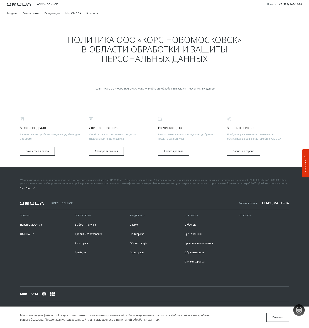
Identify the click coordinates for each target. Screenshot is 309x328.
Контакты (92, 13)
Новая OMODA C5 (31, 224)
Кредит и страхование (88, 234)
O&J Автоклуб (138, 243)
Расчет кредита (173, 151)
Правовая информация (199, 243)
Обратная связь (194, 252)
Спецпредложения (106, 151)
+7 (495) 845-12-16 (290, 4)
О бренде (190, 224)
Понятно (277, 317)
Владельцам (52, 13)
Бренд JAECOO (193, 234)
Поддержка (137, 234)
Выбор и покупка (85, 224)
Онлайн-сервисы (195, 261)
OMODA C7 (27, 234)
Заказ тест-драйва (37, 151)
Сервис (134, 224)
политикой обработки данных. (138, 320)
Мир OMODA (73, 13)
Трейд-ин (80, 252)
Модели (12, 13)
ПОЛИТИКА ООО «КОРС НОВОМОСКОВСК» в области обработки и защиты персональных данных (154, 88)
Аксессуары (82, 243)
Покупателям (31, 13)
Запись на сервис (243, 151)
